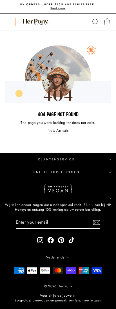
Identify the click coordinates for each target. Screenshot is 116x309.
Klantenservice (56, 159)
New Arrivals (58, 130)
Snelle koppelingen (57, 172)
